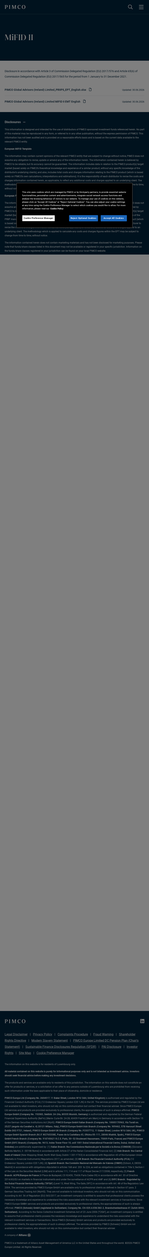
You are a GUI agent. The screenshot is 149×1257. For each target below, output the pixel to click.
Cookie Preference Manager (38, 218)
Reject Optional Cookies (83, 218)
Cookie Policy (56, 208)
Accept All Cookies (114, 218)
